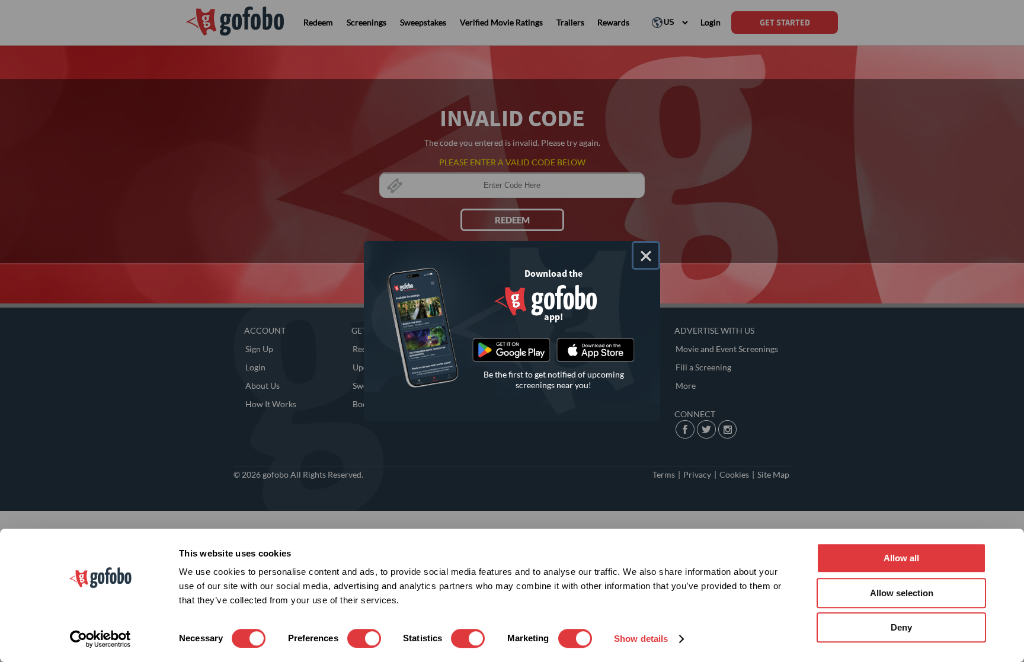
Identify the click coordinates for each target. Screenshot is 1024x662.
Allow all (901, 558)
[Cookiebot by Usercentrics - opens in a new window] (100, 639)
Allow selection (901, 593)
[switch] (364, 638)
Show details (641, 639)
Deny (901, 627)
